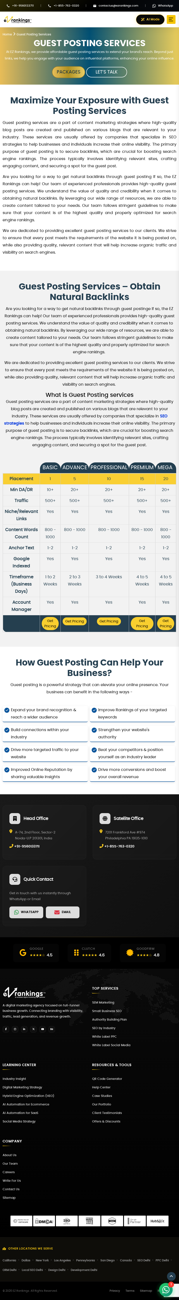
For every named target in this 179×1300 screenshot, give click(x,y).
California (9, 1260)
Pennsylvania (85, 1260)
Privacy (115, 1291)
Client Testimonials (107, 1113)
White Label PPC (104, 1036)
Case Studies (102, 1096)
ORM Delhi (9, 1270)
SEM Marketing (103, 1002)
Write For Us (12, 1180)
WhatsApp (165, 5)
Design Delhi (56, 1270)
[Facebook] (6, 1029)
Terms (130, 1291)
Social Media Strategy (19, 1121)
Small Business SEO (107, 1011)
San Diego (107, 1260)
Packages (68, 72)
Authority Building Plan (109, 1019)
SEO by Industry (103, 1028)
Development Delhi (84, 1270)
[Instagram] (15, 1029)
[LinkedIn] (24, 1029)
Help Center (101, 1087)
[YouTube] (42, 1029)
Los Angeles (62, 1260)
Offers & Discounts (106, 1121)
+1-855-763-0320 (66, 5)
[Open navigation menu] (171, 19)
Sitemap (9, 1197)
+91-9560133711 (23, 5)
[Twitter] (33, 1029)
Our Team (10, 1163)
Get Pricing (50, 623)
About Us (9, 1155)
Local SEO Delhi (32, 1270)
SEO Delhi (143, 1260)
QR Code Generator (107, 1078)
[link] (26, 912)
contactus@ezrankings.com (118, 5)
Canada (126, 1260)
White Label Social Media (111, 1045)
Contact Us (11, 1189)
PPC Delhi (162, 1260)
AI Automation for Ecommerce (26, 1104)
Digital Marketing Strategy (22, 1087)
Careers (9, 1172)
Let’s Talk (107, 72)
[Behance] (51, 1029)
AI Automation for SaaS (20, 1113)
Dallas (26, 1260)
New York (42, 1260)
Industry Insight (14, 1078)
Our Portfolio (101, 1104)
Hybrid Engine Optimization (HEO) (28, 1096)
